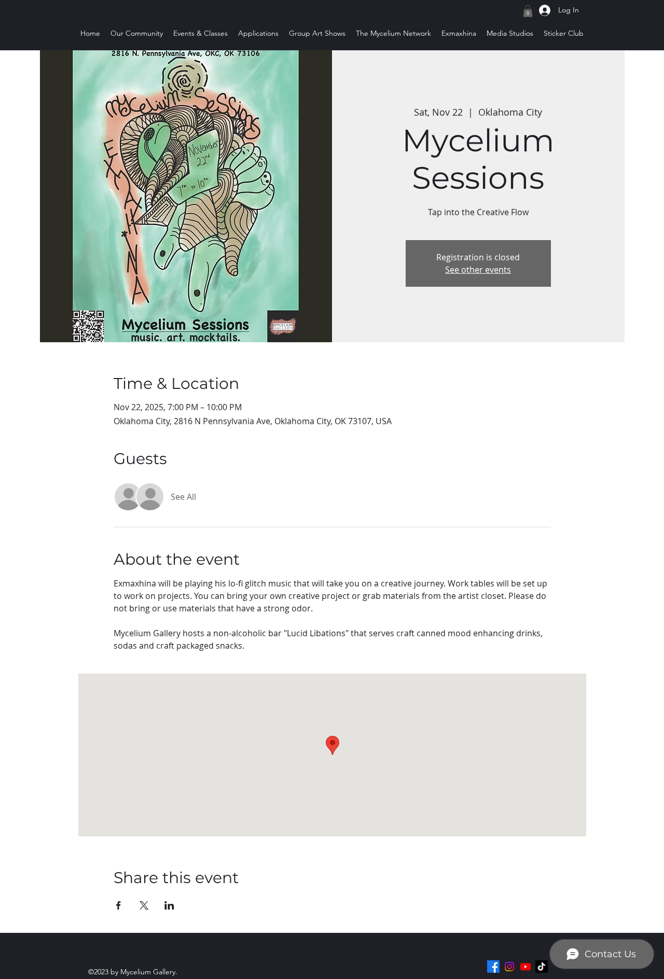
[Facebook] (493, 966)
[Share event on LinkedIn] (169, 905)
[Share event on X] (144, 905)
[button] (528, 11)
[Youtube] (525, 966)
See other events (478, 269)
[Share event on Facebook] (118, 905)
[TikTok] (541, 966)
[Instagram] (509, 966)
